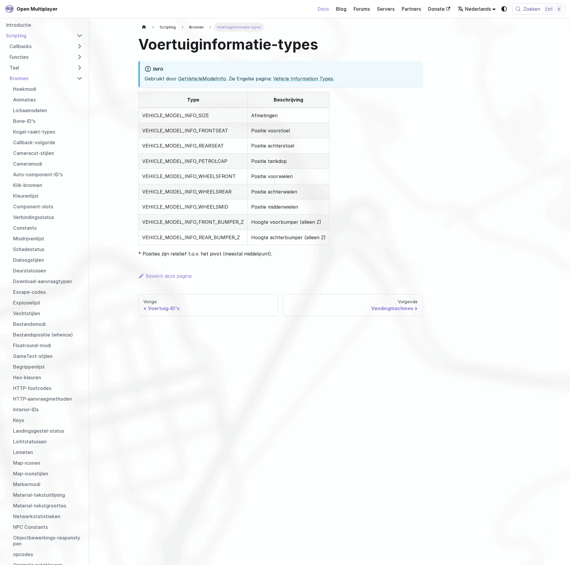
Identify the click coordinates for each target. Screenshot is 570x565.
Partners (411, 9)
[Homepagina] (144, 27)
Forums (362, 9)
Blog (341, 9)
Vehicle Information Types (303, 79)
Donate (436, 9)
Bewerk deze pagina (168, 276)
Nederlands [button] (478, 9)
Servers (386, 9)
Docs (323, 9)
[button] (44, 35)
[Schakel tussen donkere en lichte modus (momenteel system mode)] (504, 9)
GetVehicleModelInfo (202, 79)
